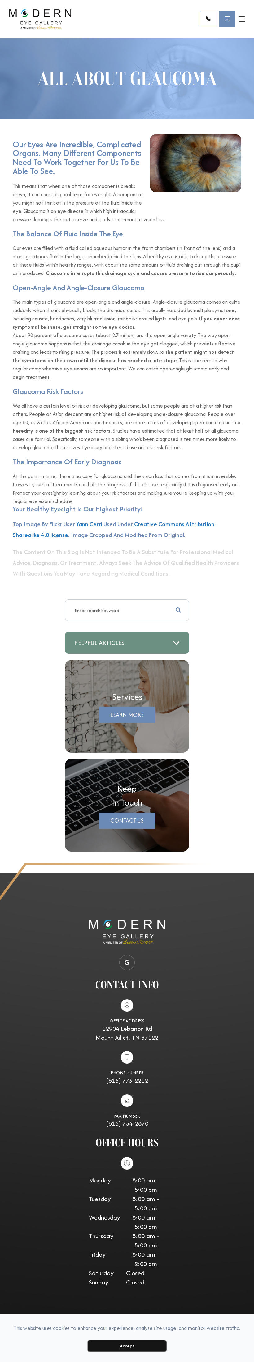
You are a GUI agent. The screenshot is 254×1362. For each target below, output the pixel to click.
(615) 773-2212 (127, 1080)
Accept (127, 1346)
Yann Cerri (89, 524)
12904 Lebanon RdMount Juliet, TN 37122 (127, 1033)
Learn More (127, 715)
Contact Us (127, 820)
